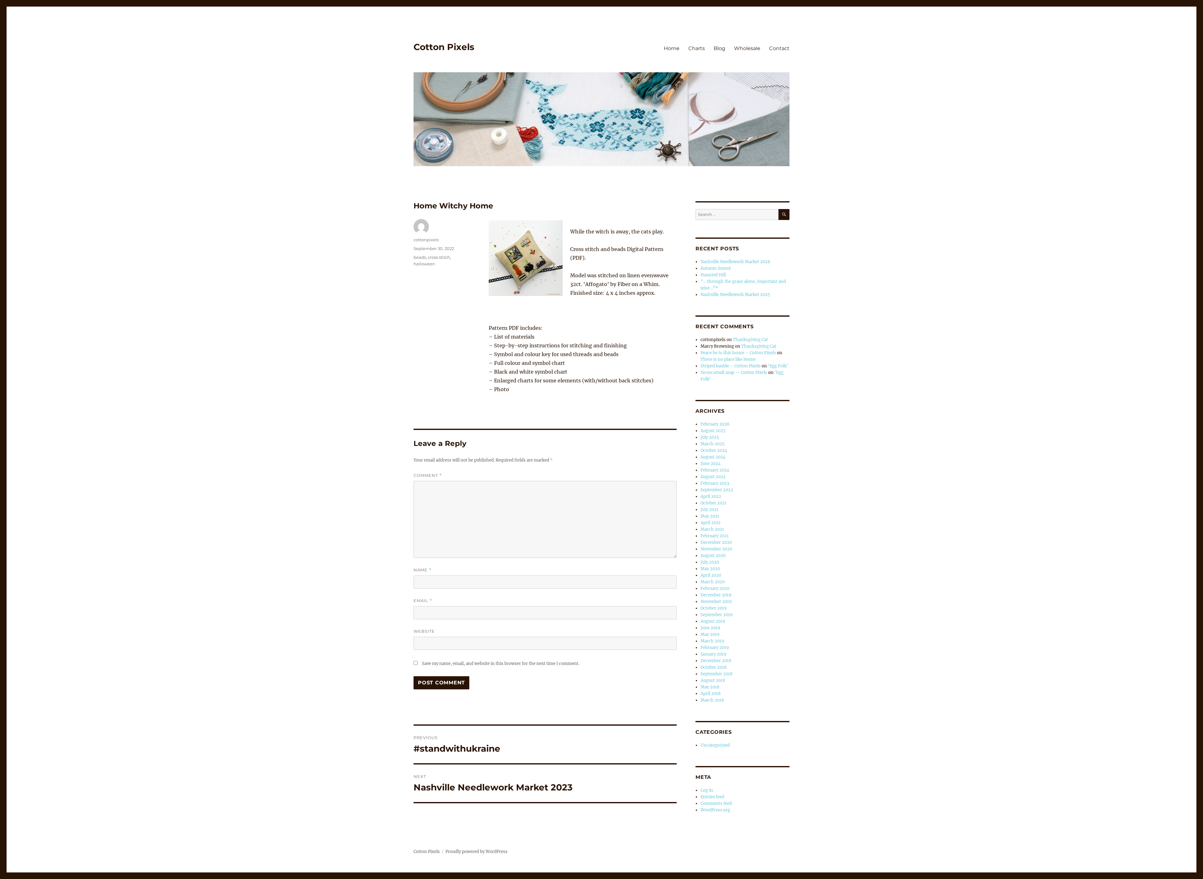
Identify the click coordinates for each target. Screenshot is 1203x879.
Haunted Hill (713, 275)
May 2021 (709, 516)
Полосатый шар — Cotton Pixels (733, 372)
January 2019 (713, 654)
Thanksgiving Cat (750, 339)
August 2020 (713, 555)
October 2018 (713, 667)
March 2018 (712, 700)
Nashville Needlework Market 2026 (735, 261)
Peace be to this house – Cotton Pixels (738, 352)
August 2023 (712, 476)
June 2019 (710, 628)
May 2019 (710, 634)
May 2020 (710, 568)
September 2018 (716, 674)
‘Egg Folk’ (778, 366)
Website (424, 631)
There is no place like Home (728, 359)
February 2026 (715, 424)
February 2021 (714, 536)
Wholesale (747, 48)
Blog (719, 48)
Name (423, 570)
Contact (779, 48)
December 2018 (715, 660)
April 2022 (710, 496)
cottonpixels (426, 239)
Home (672, 48)
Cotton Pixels (444, 47)
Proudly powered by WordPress (476, 851)
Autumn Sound (715, 268)
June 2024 (710, 463)
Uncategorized (715, 745)
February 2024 (714, 470)
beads (420, 257)
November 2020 (716, 549)
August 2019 (712, 621)
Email (423, 600)
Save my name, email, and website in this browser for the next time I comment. (500, 663)
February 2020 (714, 588)
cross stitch (439, 257)
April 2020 (710, 575)
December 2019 (716, 595)
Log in (706, 790)
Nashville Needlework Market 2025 (735, 294)
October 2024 (713, 450)
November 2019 (716, 601)
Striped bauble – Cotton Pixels (730, 366)
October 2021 (713, 503)
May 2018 (709, 687)
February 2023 (714, 483)
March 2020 (712, 582)
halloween (424, 263)
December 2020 (716, 542)
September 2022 (716, 490)
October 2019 (713, 608)
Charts (696, 48)
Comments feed (716, 803)
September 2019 (716, 614)
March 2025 (712, 444)
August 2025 (713, 430)
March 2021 (712, 529)
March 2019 (712, 641)
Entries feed (712, 797)
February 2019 (714, 647)
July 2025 (709, 437)
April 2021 (710, 522)
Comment (428, 475)
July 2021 (709, 509)
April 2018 (710, 693)
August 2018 (712, 680)
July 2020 (709, 562)
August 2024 (713, 457)
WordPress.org (715, 810)
